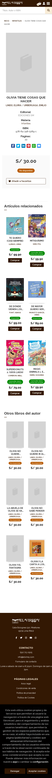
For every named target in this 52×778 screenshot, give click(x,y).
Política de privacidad (26, 693)
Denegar (14, 771)
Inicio (6, 21)
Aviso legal (26, 684)
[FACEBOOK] (16, 638)
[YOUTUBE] (31, 638)
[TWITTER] (21, 638)
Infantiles (17, 21)
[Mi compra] (39, 3)
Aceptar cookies (37, 771)
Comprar (15, 260)
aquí (15, 761)
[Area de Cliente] (44, 3)
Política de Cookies (26, 698)
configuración (40, 761)
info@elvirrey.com (26, 657)
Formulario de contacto (26, 661)
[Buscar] (48, 10)
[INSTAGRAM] (26, 638)
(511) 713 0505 (26, 652)
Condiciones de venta (26, 688)
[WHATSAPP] (36, 638)
